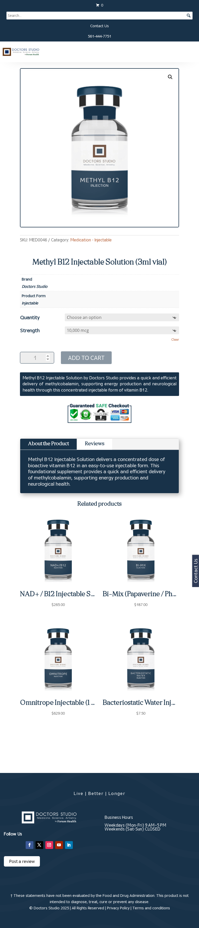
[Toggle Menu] (190, 52)
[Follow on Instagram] (49, 845)
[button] (170, 77)
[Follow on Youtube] (59, 845)
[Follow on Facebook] (29, 845)
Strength (30, 330)
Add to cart (86, 357)
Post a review (22, 861)
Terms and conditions (151, 908)
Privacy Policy (118, 908)
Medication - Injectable (91, 240)
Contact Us (99, 26)
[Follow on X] (39, 845)
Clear (175, 339)
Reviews (94, 444)
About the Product (48, 444)
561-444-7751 (99, 36)
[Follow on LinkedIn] (69, 845)
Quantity (30, 317)
